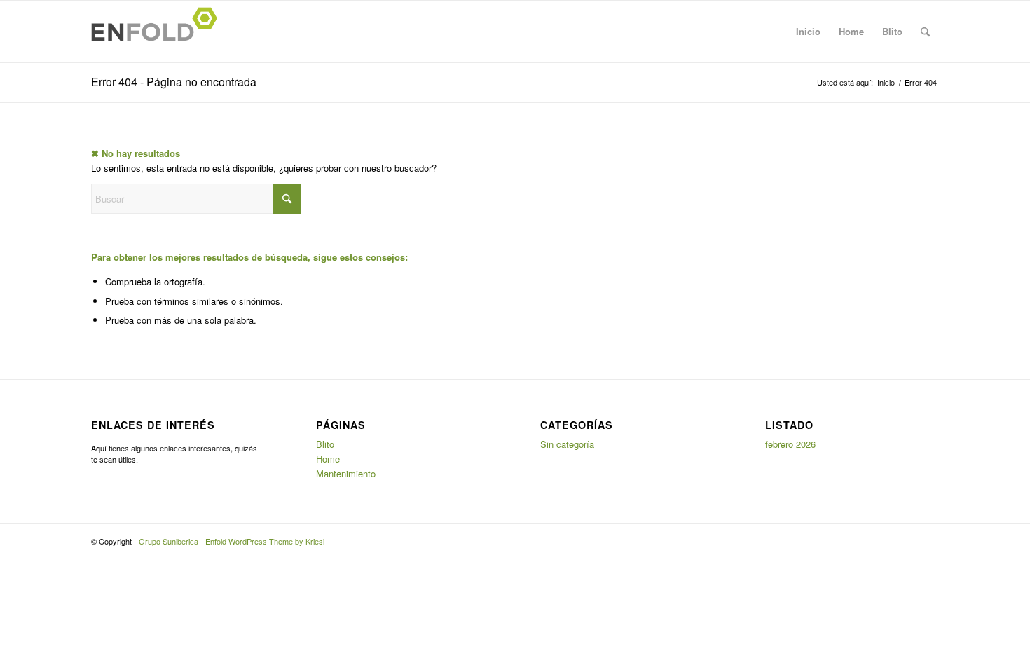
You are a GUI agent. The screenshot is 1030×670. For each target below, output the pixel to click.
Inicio (808, 31)
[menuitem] (925, 31)
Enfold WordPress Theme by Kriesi (264, 541)
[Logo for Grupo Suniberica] (158, 31)
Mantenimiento (346, 473)
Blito (892, 31)
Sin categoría (567, 444)
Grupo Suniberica (168, 541)
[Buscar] (925, 31)
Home (851, 31)
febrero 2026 (790, 444)
